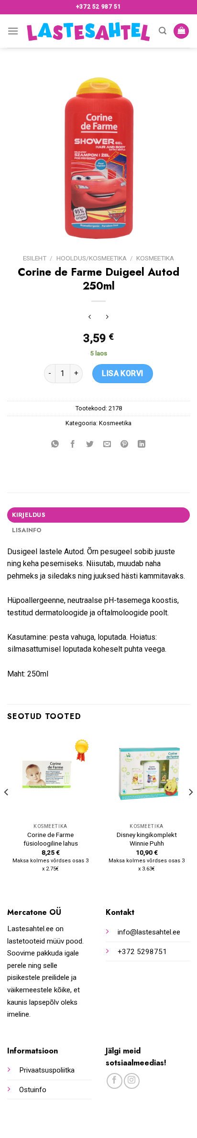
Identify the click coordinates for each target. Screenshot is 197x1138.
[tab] (98, 515)
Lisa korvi (122, 373)
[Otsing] (162, 30)
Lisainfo (27, 530)
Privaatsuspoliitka (47, 1070)
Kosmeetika (155, 258)
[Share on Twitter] (90, 445)
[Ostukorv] (181, 31)
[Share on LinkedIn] (142, 445)
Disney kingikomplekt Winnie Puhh (147, 839)
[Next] (190, 811)
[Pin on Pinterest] (124, 445)
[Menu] (13, 31)
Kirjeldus (28, 514)
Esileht (34, 258)
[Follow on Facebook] (114, 1081)
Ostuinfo (32, 1089)
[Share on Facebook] (72, 445)
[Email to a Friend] (107, 445)
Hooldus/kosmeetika (91, 258)
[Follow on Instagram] (132, 1081)
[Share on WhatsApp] (55, 445)
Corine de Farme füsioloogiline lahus (50, 839)
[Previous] (6, 811)
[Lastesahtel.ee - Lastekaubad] (89, 31)
